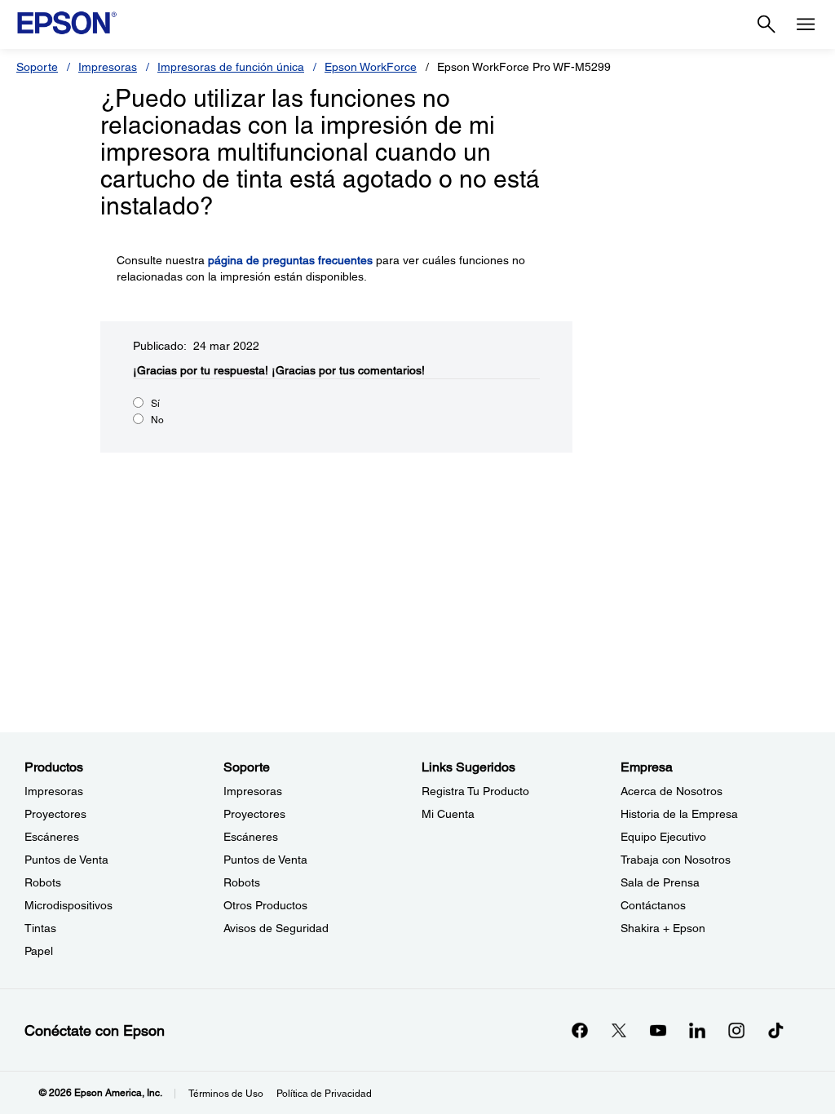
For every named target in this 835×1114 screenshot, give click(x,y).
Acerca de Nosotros (671, 791)
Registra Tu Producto (475, 791)
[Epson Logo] (66, 23)
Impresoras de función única (230, 66)
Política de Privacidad (324, 1093)
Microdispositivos (68, 905)
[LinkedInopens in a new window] (697, 1030)
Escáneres (51, 836)
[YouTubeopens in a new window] (658, 1030)
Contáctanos (653, 905)
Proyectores (55, 813)
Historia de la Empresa (679, 813)
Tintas (40, 928)
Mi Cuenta (448, 813)
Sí (155, 403)
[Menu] (806, 24)
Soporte (37, 66)
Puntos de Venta (66, 859)
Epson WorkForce (371, 66)
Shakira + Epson (663, 928)
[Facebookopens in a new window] (579, 1030)
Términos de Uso (225, 1093)
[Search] (766, 24)
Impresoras (107, 66)
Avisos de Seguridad (276, 928)
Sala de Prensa (660, 882)
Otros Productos (265, 905)
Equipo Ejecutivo (663, 836)
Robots (42, 882)
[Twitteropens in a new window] (619, 1030)
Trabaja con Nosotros (676, 859)
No (157, 420)
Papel (38, 950)
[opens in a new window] (775, 1030)
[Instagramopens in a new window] (736, 1030)
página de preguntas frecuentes (290, 260)
